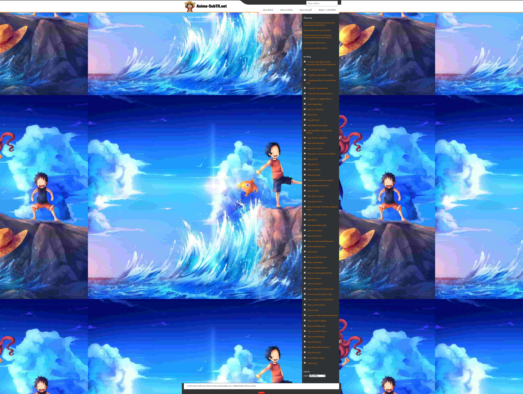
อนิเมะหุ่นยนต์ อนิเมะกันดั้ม (317, 225)
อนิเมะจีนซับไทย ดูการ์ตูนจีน (318, 125)
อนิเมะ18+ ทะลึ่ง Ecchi (315, 110)
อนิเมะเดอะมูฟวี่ (306, 10)
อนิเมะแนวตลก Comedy (316, 305)
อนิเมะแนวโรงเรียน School (317, 331)
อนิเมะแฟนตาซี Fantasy (316, 337)
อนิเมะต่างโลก (313, 159)
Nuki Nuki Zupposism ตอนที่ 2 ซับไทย (317, 30)
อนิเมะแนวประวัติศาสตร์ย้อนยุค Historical (322, 316)
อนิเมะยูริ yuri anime (315, 202)
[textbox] (322, 3)
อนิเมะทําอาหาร (313, 164)
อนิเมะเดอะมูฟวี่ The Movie (317, 257)
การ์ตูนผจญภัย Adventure (317, 70)
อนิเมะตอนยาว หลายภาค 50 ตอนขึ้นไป (321, 154)
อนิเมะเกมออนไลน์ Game (316, 247)
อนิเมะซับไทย (268, 10)
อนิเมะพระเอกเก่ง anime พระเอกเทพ (320, 180)
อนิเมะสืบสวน (312, 220)
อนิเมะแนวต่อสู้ (313, 310)
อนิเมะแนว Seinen (314, 278)
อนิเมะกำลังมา (313, 115)
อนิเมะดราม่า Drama (315, 149)
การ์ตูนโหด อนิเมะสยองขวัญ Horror (320, 94)
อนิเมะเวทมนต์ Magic (315, 262)
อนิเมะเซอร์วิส (312, 252)
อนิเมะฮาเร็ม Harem (315, 236)
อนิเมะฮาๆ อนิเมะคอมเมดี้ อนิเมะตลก (320, 241)
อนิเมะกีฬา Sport (313, 120)
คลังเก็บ (306, 376)
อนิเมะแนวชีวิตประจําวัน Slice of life (320, 289)
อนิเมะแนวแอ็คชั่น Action (317, 326)
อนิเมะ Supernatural (315, 104)
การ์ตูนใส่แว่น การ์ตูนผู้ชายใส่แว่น (320, 99)
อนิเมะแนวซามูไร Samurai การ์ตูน (320, 294)
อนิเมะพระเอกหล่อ (314, 175)
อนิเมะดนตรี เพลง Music (316, 143)
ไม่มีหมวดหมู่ (312, 363)
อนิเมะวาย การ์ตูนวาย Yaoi (317, 215)
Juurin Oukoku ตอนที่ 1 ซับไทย (314, 43)
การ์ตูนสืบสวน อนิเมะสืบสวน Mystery (321, 75)
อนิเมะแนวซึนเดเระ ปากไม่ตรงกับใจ (320, 300)
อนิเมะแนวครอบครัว (315, 284)
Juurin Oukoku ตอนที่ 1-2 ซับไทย (315, 48)
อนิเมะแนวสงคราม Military (317, 321)
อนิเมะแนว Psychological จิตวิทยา (320, 273)
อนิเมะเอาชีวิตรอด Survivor (317, 268)
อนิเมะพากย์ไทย (286, 10)
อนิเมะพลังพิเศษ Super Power (318, 186)
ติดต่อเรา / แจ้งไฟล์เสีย (327, 10)
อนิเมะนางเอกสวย (314, 170)
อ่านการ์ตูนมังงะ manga (316, 358)
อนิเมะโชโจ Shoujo (314, 342)
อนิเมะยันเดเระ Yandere (316, 196)
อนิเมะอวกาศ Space (315, 231)
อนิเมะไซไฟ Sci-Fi (314, 353)
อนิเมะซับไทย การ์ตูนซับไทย (317, 138)
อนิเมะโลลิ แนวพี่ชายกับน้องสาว (319, 347)
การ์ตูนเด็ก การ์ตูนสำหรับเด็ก (318, 88)
